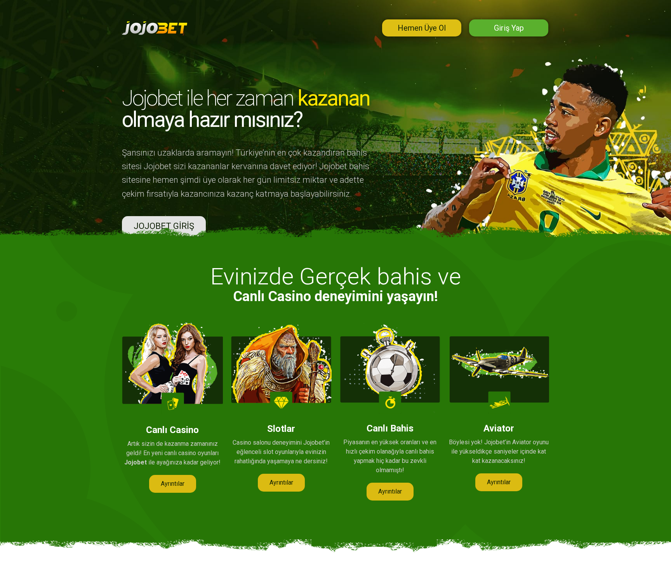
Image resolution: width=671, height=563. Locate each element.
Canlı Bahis (390, 428)
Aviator (498, 428)
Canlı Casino (172, 429)
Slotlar (281, 428)
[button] (172, 484)
